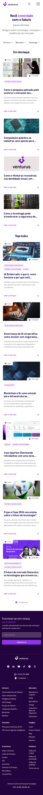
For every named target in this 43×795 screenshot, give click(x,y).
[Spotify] (29, 666)
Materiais (32, 737)
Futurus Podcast (34, 730)
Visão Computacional (9, 695)
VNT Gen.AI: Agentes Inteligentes (13, 730)
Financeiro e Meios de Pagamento (33, 710)
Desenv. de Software (13, 269)
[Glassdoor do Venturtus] (34, 666)
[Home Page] (10, 4)
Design (7, 444)
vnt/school (5, 764)
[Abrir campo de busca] (29, 4)
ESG (3, 761)
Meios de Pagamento (13, 563)
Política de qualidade (32, 763)
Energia (31, 705)
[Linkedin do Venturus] (13, 666)
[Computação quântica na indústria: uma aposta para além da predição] (21, 135)
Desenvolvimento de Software (12, 692)
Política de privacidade (33, 757)
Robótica (5, 716)
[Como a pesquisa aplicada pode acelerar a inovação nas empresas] (21, 85)
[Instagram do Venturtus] (8, 666)
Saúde (31, 698)
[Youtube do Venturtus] (19, 666)
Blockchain (9, 385)
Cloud (26, 269)
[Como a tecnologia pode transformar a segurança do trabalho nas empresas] (21, 210)
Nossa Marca (6, 771)
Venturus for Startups (9, 767)
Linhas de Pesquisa (8, 754)
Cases (31, 727)
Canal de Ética (7, 774)
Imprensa (32, 740)
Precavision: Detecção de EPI (12, 727)
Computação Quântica (9, 709)
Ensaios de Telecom (9, 706)
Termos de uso (34, 768)
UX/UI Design (6, 702)
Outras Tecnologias (13, 82)
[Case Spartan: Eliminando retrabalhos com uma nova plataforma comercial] (21, 448)
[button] (38, 4)
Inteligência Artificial (14, 265)
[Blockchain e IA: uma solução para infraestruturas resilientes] (21, 389)
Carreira (4, 757)
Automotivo (33, 716)
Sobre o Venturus (8, 751)
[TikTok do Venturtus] (24, 666)
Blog (30, 734)
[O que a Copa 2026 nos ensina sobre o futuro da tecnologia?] (21, 508)
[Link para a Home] (21, 658)
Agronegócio (33, 701)
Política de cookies (32, 752)
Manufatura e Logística (33, 693)
